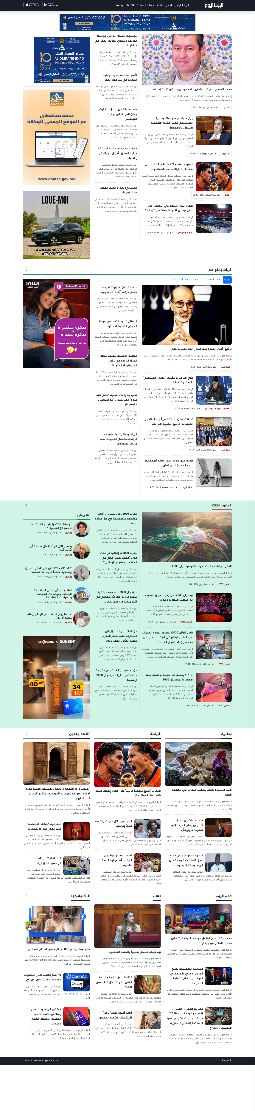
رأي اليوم (68, 533)
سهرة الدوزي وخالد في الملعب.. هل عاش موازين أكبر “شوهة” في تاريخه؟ (169, 208)
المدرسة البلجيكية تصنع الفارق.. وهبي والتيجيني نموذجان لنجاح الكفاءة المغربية (186, 976)
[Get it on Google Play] (57, 5)
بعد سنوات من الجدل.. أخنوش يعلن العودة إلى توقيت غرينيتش (117, 114)
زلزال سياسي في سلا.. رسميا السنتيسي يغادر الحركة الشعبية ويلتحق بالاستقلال (171, 123)
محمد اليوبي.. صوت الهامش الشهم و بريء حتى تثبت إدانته (192, 89)
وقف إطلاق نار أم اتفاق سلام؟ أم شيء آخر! (51, 548)
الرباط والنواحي (185, 232)
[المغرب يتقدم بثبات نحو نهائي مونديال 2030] (187, 538)
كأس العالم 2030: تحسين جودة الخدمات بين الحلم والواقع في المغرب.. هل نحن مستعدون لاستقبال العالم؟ (167, 637)
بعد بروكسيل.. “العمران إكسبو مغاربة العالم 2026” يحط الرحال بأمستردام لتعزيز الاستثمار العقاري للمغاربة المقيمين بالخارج (198, 1019)
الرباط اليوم (182, 5)
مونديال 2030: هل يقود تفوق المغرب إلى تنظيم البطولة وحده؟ (169, 598)
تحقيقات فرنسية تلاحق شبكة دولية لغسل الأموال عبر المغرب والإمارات (117, 153)
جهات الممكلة (145, 5)
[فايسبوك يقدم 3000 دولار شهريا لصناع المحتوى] (56, 926)
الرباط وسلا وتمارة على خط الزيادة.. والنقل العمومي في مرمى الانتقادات (118, 439)
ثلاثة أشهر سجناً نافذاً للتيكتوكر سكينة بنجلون (115, 1015)
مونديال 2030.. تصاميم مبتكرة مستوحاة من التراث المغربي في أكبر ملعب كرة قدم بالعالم (116, 597)
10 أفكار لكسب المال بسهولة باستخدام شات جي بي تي (42, 977)
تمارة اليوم (225, 367)
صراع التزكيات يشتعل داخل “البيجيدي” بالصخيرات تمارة (167, 380)
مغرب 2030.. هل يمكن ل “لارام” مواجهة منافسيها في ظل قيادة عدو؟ (116, 518)
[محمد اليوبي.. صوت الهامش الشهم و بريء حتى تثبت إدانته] (187, 61)
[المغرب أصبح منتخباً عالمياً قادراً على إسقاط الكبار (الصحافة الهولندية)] (127, 766)
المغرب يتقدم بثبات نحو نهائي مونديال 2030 (202, 566)
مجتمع (227, 107)
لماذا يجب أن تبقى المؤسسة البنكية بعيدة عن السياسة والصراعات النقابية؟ (53, 594)
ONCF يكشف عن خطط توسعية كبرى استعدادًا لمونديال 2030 (169, 678)
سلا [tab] (219, 279)
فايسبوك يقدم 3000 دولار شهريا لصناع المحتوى (59, 949)
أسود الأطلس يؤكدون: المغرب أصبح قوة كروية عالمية (117, 860)
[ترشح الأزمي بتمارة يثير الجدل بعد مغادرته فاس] (187, 316)
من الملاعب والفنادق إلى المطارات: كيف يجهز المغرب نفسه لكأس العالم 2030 (119, 636)
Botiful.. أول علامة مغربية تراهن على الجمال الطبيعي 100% (114, 982)
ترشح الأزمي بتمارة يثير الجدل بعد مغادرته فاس (201, 349)
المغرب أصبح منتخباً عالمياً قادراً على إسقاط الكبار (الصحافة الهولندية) (168, 167)
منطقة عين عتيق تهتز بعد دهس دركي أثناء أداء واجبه (119, 290)
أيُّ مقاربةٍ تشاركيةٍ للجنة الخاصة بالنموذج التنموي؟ (51, 526)
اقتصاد (130, 5)
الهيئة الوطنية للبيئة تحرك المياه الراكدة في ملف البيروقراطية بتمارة (118, 360)
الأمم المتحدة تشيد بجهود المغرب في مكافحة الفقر (120, 78)
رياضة (119, 5)
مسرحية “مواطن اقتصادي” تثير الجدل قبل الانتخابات (44, 827)
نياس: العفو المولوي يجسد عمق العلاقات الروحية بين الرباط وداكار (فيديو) (185, 860)
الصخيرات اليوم (223, 408)
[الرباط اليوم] (215, 6)
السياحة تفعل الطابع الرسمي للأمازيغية (47, 861)
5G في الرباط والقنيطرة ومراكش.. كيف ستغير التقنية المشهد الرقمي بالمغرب (45, 1016)
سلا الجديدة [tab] (181, 279)
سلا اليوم (226, 154)
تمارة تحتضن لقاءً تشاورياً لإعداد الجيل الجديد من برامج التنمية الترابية (168, 422)
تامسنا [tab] (196, 279)
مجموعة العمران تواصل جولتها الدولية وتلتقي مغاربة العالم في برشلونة (115, 41)
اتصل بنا (226, 1060)
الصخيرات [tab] (208, 279)
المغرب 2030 (164, 5)
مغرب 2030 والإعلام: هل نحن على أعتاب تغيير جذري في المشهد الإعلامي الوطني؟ (118, 558)
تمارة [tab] (227, 279)
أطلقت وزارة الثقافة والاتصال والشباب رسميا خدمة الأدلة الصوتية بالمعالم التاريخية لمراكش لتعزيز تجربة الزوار (57, 793)
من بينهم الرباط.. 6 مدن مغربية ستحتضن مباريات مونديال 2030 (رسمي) (116, 675)
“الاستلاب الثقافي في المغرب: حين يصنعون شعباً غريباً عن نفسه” (48, 570)
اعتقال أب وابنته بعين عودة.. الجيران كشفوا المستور (117, 324)
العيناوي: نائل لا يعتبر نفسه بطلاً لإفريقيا (118, 190)
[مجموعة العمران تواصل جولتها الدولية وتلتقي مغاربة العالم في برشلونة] (198, 920)
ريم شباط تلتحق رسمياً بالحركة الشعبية (135, 952)
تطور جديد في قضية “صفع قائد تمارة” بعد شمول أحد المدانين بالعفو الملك (116, 400)
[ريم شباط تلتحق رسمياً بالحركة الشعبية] (127, 927)
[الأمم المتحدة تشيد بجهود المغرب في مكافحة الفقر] (198, 765)
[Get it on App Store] (38, 5)
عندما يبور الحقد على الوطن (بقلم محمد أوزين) (49, 616)
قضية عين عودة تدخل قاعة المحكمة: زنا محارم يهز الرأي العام (169, 463)
